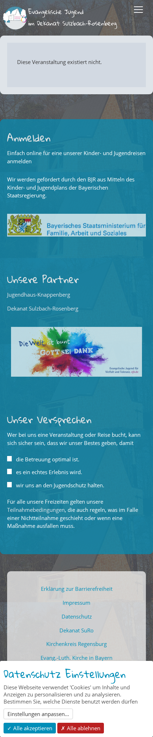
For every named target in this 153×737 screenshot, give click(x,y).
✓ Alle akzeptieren (29, 728)
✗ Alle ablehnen (80, 728)
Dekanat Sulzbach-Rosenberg (42, 308)
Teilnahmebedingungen (36, 509)
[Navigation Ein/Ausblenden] (138, 10)
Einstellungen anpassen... (38, 713)
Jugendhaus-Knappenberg (38, 294)
